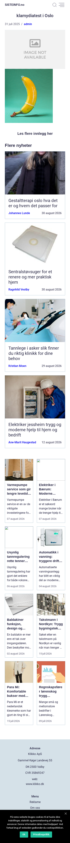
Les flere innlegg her (35, 134)
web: (35, 779)
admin (28, 24)
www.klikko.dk (35, 784)
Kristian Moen (17, 366)
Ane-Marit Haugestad (22, 442)
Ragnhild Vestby (18, 289)
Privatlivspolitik (41, 834)
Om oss (35, 807)
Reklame (35, 802)
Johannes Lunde (19, 213)
